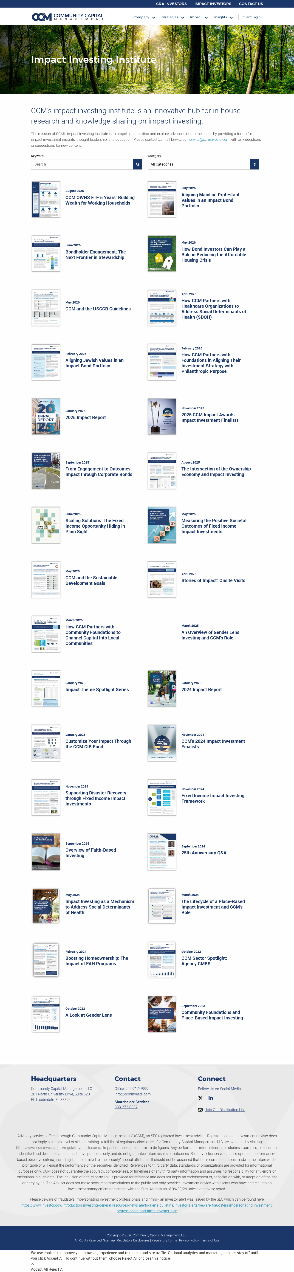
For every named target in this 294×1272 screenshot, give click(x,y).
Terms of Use (210, 1240)
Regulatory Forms (164, 1240)
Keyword (37, 156)
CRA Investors (171, 4)
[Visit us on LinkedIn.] (211, 1098)
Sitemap (109, 1240)
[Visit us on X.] (200, 1098)
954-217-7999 (136, 1088)
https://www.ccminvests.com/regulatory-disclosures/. (59, 1147)
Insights (220, 17)
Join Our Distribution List (225, 1110)
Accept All (39, 1269)
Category (154, 156)
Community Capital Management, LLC (160, 1235)
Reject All (56, 1269)
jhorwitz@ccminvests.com (208, 139)
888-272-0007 (126, 1107)
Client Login (252, 17)
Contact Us (251, 4)
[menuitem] (141, 17)
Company (141, 17)
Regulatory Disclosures (133, 1240)
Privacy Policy (189, 1240)
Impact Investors (213, 4)
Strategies (170, 17)
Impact (196, 17)
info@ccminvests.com (133, 1094)
